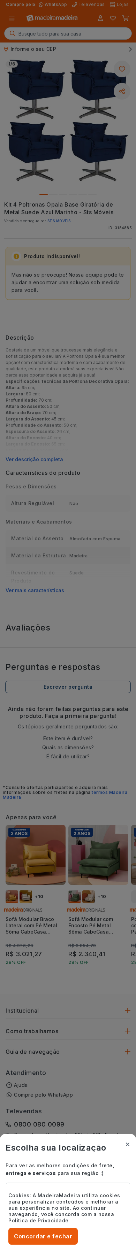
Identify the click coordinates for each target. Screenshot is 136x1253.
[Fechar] (127, 1144)
